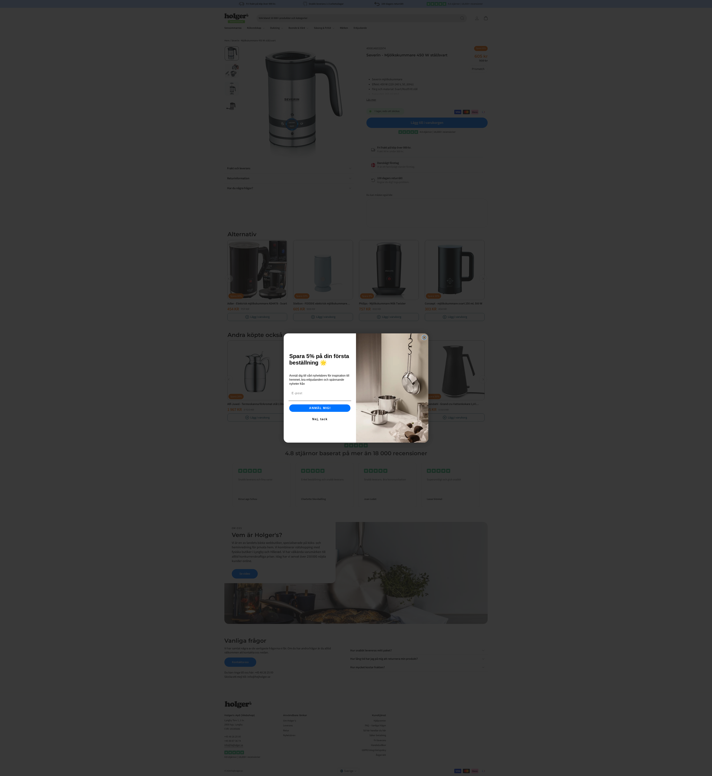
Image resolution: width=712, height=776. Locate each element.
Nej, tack (320, 419)
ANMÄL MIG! (320, 408)
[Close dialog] (424, 337)
